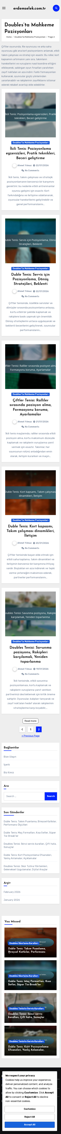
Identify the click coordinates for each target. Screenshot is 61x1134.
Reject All (29, 1117)
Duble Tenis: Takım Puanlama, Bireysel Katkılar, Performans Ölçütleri (27, 952)
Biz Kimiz (9, 772)
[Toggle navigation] (3, 8)
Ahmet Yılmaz (24, 165)
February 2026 (12, 892)
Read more (30, 721)
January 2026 (12, 899)
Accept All (29, 1124)
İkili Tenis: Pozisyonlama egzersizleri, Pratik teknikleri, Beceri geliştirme (30, 153)
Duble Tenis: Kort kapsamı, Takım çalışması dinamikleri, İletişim (30, 531)
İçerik (7, 764)
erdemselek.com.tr (29, 9)
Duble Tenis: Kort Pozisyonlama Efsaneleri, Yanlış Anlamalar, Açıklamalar (28, 1050)
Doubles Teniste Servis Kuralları (26, 1008)
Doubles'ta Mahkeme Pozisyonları (30, 142)
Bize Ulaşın (10, 756)
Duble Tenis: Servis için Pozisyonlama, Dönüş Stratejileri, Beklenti (30, 279)
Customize (30, 1109)
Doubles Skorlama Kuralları (23, 943)
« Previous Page (31, 735)
